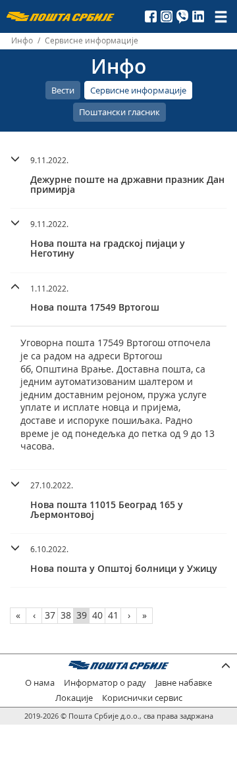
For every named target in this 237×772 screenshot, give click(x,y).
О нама (40, 682)
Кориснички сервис (142, 698)
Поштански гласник (119, 112)
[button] (118, 173)
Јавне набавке (183, 682)
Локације (74, 698)
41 (113, 615)
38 (66, 615)
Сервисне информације (138, 90)
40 (97, 615)
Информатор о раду (105, 682)
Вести (62, 90)
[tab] (118, 176)
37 (50, 615)
